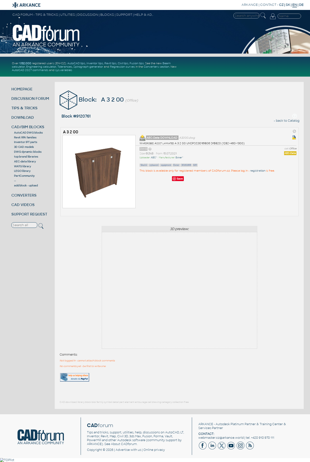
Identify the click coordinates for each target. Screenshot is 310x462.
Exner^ (179, 157)
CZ (281, 5)
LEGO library (22, 171)
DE (301, 5)
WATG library (22, 166)
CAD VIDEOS (23, 204)
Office (292, 148)
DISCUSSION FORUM (30, 98)
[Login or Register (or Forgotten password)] (272, 19)
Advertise (123, 450)
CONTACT (268, 5)
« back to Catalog (286, 121)
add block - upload (26, 185)
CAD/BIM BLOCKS (27, 127)
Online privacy (154, 450)
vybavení (154, 165)
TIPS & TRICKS (24, 108)
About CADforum (124, 444)
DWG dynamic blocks (28, 151)
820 (195, 165)
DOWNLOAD (22, 117)
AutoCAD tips (76, 63)
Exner (176, 165)
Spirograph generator (88, 66)
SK (288, 5)
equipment (166, 165)
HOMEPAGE (21, 89)
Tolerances (64, 66)
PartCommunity (24, 175)
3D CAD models (24, 147)
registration (257, 170)
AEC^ (154, 157)
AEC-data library (25, 161)
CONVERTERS (24, 195)
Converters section (156, 66)
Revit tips (110, 63)
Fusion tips (137, 63)
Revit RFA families (25, 137)
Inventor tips (94, 63)
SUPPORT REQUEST (29, 214)
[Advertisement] (284, 371)
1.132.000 (25, 63)
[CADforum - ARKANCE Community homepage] (46, 46)
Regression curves (122, 66)
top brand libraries (26, 156)
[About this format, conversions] (150, 149)
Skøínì (143, 165)
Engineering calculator (41, 66)
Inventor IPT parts (25, 142)
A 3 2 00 (70, 132)
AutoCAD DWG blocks (28, 132)
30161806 (186, 165)
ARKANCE (249, 5)
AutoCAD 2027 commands (30, 70)
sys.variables (63, 70)
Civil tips (123, 63)
